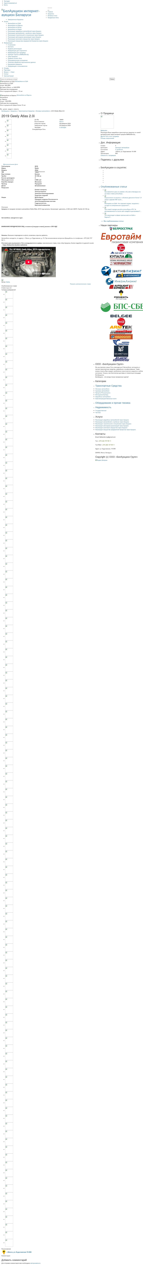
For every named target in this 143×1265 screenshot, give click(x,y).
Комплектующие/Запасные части (105, 398)
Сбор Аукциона (13, 56)
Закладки (7, 1)
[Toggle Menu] (48, 10)
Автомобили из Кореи (15, 29)
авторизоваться (35, 1263)
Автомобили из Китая (14, 27)
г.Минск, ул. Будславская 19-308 (18, 1252)
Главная (50, 12)
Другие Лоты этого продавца (110, 136)
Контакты (11, 47)
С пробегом (119, 149)
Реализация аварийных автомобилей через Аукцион (24, 31)
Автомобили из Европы (15, 25)
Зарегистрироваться (10, 3)
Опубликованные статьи (114, 186)
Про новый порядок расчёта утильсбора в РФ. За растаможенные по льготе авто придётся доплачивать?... (123, 210)
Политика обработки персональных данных (22, 62)
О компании (11, 45)
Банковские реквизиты (15, 64)
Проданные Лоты (53, 17)
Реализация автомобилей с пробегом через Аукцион (24, 33)
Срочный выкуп (9, 76)
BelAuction (104, 130)
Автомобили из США (14, 23)
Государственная (100, 410)
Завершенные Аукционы (15, 19)
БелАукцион (5, 111)
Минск (61, 121)
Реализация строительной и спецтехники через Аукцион (26, 35)
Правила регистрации (15, 49)
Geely (8, 282)
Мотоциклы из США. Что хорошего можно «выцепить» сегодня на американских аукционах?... (122, 204)
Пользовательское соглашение (18, 60)
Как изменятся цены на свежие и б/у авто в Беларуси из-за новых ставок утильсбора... (123, 193)
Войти (6, 5)
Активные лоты (52, 16)
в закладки (62, 127)
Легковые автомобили (43, 111)
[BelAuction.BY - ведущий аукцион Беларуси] (23, 12)
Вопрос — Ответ (9, 72)
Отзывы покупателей (107, 138)
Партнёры (7, 70)
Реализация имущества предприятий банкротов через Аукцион (28, 41)
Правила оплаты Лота (15, 58)
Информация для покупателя (17, 51)
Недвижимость (103, 407)
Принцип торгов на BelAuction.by (18, 54)
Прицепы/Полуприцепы (102, 393)
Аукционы (51, 14)
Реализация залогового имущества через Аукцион (24, 39)
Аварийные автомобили (103, 397)
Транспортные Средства (26, 111)
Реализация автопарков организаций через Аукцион (24, 37)
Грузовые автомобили (102, 391)
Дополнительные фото (10, 164)
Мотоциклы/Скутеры (101, 395)
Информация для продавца (17, 52)
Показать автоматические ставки (80, 284)
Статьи (6, 74)
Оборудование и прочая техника (112, 402)
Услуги (6, 21)
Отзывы (6, 68)
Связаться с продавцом (108, 155)
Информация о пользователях (17, 66)
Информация (8, 43)
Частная (98, 412)
